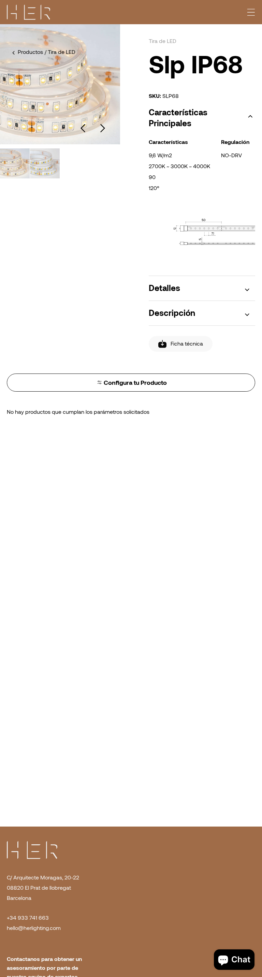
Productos (30, 52)
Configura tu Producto (135, 382)
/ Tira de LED (60, 52)
